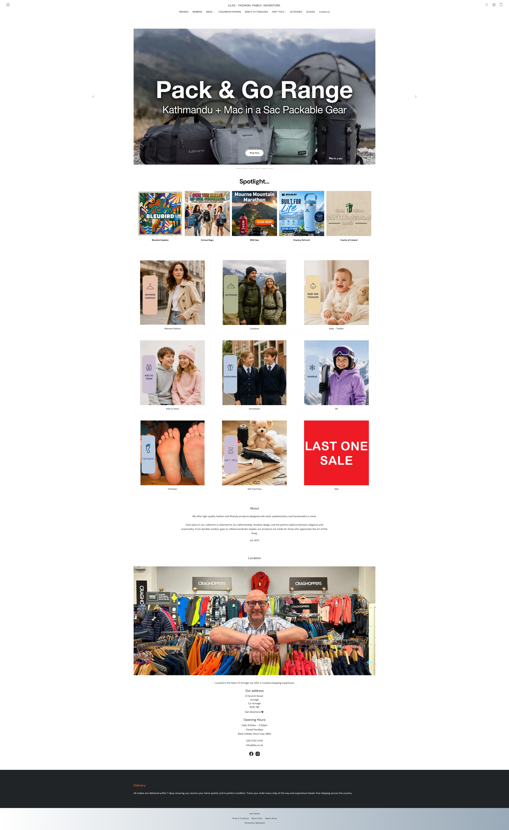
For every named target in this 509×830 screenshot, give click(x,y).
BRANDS (183, 12)
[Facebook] (251, 754)
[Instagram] (258, 754)
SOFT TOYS (278, 12)
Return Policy (257, 818)
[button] (254, 5)
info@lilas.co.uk (254, 745)
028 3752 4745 (254, 740)
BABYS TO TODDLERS (256, 12)
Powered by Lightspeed (254, 823)
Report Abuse (271, 818)
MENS (209, 12)
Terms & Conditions (240, 818)
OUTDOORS (296, 12)
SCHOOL (310, 12)
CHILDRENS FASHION (229, 12)
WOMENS (197, 12)
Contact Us (324, 12)
